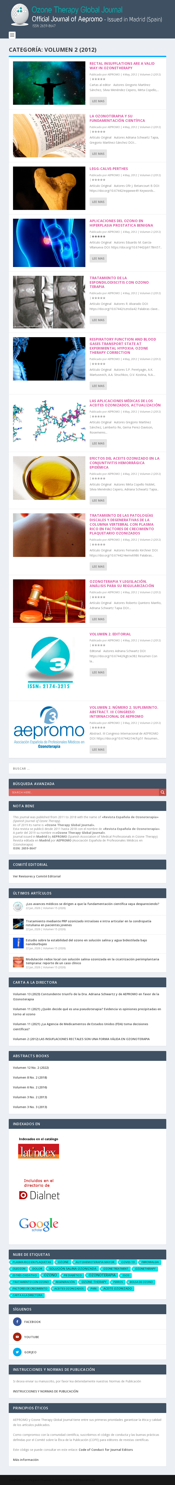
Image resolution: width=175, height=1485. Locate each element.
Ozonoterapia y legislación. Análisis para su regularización (122, 583)
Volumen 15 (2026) (54, 908)
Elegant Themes (39, 1480)
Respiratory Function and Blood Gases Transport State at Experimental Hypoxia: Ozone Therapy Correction (123, 346)
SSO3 (126, 1275)
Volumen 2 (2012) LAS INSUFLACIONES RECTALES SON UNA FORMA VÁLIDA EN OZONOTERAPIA (81, 1039)
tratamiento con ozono (31, 1282)
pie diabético (73, 1275)
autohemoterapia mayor (95, 1262)
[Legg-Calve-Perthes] (49, 188)
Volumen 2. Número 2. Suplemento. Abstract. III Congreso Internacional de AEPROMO (124, 712)
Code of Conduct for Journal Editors (106, 1450)
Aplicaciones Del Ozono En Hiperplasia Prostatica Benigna (121, 223)
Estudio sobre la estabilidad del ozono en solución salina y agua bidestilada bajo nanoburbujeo (86, 942)
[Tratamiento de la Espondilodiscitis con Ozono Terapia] (49, 302)
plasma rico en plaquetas (32, 1262)
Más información (26, 1460)
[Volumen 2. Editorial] (49, 664)
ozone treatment (116, 1269)
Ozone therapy (94, 1282)
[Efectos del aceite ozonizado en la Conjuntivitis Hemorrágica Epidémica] (49, 478)
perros (118, 1282)
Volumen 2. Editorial (110, 634)
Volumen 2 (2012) (150, 74)
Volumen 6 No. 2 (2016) (30, 1087)
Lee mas (98, 101)
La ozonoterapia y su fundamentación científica (117, 118)
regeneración (65, 1282)
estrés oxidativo (25, 1275)
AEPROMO (114, 74)
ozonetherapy (145, 1269)
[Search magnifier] (162, 792)
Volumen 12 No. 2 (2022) (31, 1068)
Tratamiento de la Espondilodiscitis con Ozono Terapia (119, 282)
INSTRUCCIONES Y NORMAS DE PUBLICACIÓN (45, 1391)
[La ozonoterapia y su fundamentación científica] (49, 135)
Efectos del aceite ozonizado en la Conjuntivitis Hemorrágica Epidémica (124, 463)
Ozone (63, 1262)
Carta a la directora (27, 1295)
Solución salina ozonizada (72, 1268)
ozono (50, 1275)
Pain (93, 1288)
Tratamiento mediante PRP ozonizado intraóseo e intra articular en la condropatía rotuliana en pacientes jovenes (88, 923)
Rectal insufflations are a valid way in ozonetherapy (122, 65)
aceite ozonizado (118, 1288)
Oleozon (19, 1269)
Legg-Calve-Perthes (109, 168)
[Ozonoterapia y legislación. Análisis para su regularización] (49, 601)
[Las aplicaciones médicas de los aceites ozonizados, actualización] (49, 420)
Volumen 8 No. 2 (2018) (30, 1077)
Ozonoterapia (102, 1275)
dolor (37, 1269)
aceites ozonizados (69, 1288)
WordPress (87, 1480)
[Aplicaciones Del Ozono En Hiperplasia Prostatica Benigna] (49, 243)
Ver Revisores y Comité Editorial (37, 876)
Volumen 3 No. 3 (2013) (30, 1107)
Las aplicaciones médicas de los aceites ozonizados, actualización (125, 403)
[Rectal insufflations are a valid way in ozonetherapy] (49, 83)
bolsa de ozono (141, 1282)
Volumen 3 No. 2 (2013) (30, 1097)
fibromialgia (150, 1262)
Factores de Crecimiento (30, 1288)
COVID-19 (128, 1262)
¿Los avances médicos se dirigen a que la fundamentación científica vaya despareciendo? (92, 904)
